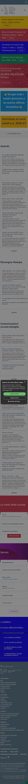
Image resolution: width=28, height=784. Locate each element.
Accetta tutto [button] (14, 394)
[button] (14, 401)
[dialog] (14, 392)
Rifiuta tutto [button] (14, 398)
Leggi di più (9, 390)
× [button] (24, 381)
